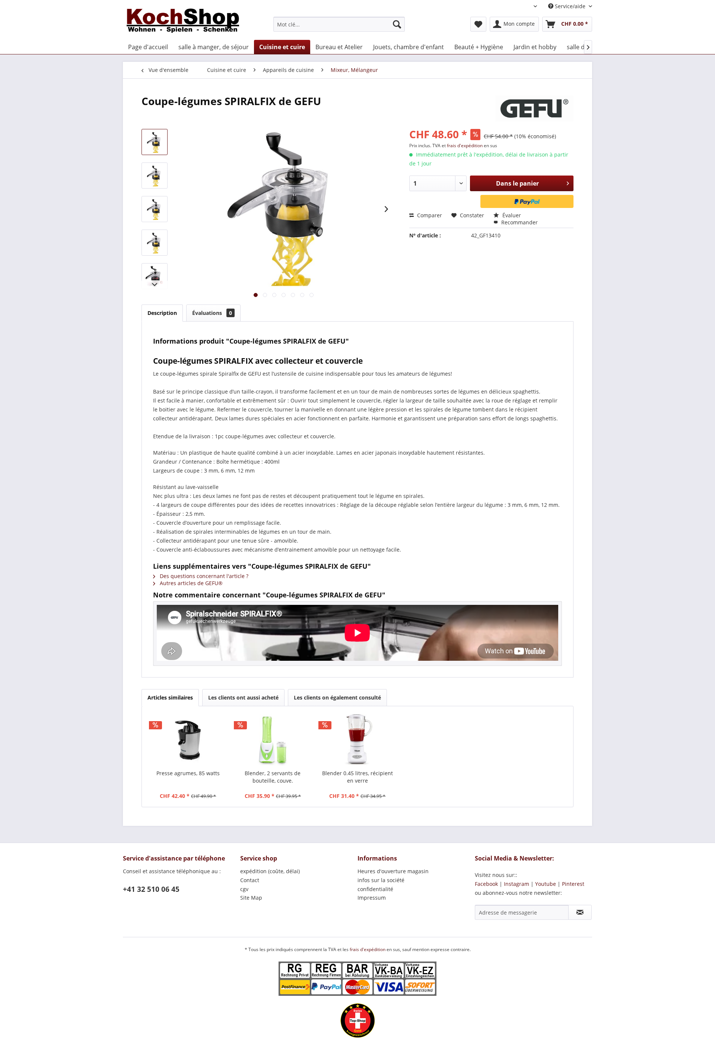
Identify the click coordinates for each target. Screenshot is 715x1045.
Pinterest (573, 883)
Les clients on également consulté (337, 697)
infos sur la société (381, 880)
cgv (244, 889)
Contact (249, 880)
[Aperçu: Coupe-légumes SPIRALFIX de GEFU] (155, 142)
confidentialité (375, 889)
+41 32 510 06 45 (151, 889)
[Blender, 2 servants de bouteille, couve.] (273, 740)
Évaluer (511, 215)
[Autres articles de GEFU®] (534, 108)
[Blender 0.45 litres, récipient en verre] (357, 740)
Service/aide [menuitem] (570, 6)
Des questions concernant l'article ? (203, 576)
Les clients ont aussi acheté (243, 697)
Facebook (486, 883)
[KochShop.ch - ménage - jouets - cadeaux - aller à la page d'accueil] (183, 22)
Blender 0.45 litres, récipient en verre (357, 777)
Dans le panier (517, 183)
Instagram (516, 883)
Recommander (519, 222)
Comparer (429, 215)
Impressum (372, 897)
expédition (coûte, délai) (270, 871)
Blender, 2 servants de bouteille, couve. (273, 777)
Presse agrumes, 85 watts (188, 773)
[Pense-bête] (478, 24)
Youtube (545, 883)
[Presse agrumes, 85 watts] (188, 740)
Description (162, 312)
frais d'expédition (465, 145)
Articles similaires (170, 697)
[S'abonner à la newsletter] (580, 912)
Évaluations (212, 312)
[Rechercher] (397, 24)
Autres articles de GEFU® (190, 583)
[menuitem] (339, 24)
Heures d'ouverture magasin (393, 871)
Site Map (251, 897)
